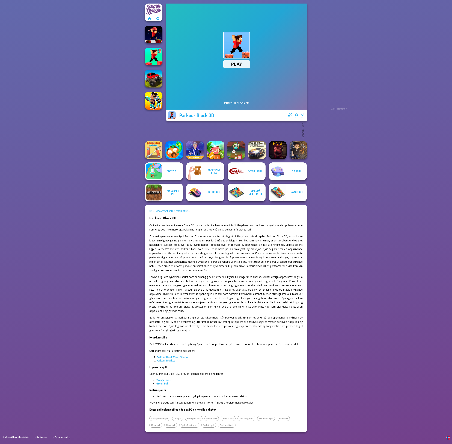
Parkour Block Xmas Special (172, 357)
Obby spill (170, 425)
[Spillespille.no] (149, 18)
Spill (151, 211)
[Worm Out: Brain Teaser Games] (174, 150)
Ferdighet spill (183, 211)
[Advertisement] (339, 57)
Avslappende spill (164, 211)
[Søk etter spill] (158, 18)
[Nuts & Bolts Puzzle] (153, 150)
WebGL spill (208, 425)
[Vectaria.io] (298, 150)
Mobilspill (283, 418)
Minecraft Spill (266, 418)
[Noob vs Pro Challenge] (153, 101)
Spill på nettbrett (189, 425)
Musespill (155, 425)
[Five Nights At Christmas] (278, 150)
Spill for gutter (246, 418)
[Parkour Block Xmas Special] (153, 34)
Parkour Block (227, 425)
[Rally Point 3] (257, 150)
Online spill (211, 418)
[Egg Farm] (236, 150)
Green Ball (162, 383)
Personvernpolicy (62, 437)
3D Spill (177, 418)
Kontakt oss (42, 437)
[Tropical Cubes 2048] (215, 150)
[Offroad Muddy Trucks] (153, 78)
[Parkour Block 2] (153, 56)
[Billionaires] (195, 150)
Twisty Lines (163, 380)
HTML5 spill (228, 418)
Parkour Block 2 (165, 360)
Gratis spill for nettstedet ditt (16, 437)
